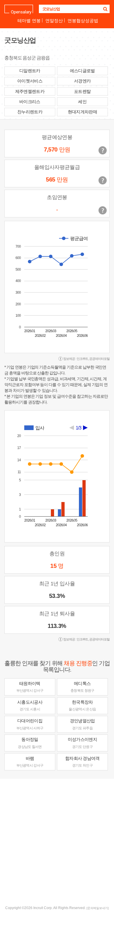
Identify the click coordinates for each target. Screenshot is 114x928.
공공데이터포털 (99, 358)
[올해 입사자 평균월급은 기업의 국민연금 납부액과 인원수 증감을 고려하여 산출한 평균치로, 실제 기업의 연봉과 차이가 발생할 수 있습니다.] (103, 180)
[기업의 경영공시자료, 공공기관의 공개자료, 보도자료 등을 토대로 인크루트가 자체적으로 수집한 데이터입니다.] (103, 210)
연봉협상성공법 (83, 20)
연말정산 (54, 20)
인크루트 (82, 358)
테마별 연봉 (29, 20)
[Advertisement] (57, 841)
